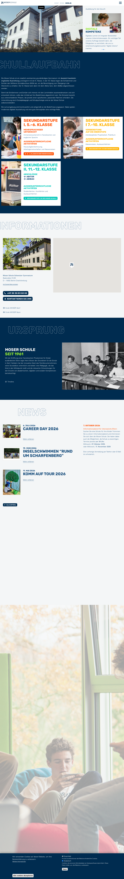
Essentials (67, 856)
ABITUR (30, 176)
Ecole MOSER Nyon (12, 312)
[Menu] (120, 3)
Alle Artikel (11, 505)
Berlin (68, 3)
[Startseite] (8, 3)
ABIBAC (30, 179)
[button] (103, 49)
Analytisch (67, 861)
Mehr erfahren (28, 439)
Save (65, 869)
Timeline (11, 382)
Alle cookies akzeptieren (23, 876)
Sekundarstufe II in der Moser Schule (42, 198)
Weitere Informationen (19, 861)
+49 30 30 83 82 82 (17, 293)
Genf (56, 3)
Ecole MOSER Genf (12, 308)
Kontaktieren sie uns (19, 299)
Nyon (62, 3)
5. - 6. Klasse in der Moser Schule (40, 154)
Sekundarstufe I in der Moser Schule (103, 149)
